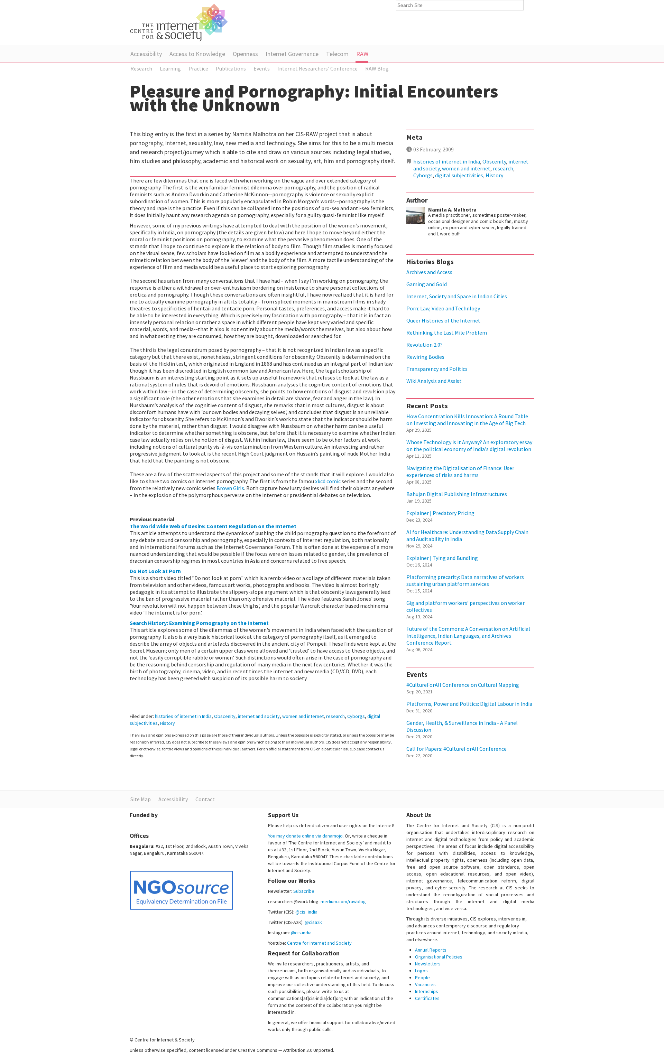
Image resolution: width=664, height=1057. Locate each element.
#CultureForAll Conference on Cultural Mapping (462, 684)
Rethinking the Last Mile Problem (446, 332)
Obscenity (225, 716)
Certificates (427, 998)
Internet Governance (292, 54)
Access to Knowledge (197, 54)
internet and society (259, 716)
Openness (245, 54)
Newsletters (428, 964)
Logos (421, 970)
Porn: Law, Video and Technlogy (443, 308)
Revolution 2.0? (424, 344)
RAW (362, 54)
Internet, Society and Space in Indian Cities (456, 296)
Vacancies (425, 984)
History (167, 723)
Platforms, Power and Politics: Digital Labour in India (469, 703)
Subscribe (303, 891)
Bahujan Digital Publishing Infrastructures (456, 493)
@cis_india (306, 912)
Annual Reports (430, 950)
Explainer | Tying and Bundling (442, 557)
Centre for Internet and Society (319, 943)
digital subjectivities (459, 175)
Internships (426, 991)
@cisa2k (313, 922)
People (422, 977)
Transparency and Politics (437, 368)
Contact (205, 799)
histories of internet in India (183, 716)
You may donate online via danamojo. (306, 836)
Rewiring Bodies (425, 356)
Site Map (140, 799)
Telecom (337, 54)
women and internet (303, 716)
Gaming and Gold (426, 284)
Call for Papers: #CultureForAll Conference (456, 748)
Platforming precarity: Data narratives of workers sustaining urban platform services (465, 580)
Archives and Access (429, 272)
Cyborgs (356, 716)
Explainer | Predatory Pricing (440, 512)
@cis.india (301, 932)
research (335, 716)
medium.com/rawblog (343, 901)
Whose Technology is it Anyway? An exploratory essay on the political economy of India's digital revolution (469, 445)
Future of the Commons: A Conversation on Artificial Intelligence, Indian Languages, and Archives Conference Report (468, 635)
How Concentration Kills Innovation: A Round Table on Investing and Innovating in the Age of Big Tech (467, 420)
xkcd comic (328, 481)
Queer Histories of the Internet (443, 320)
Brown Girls (230, 488)
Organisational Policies (438, 957)
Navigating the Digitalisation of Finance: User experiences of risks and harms (460, 471)
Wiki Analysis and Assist (434, 380)
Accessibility (146, 54)
